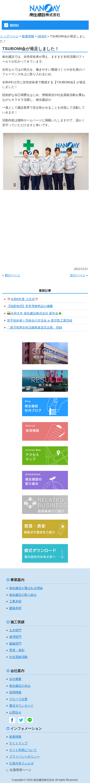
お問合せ (15, 712)
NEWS (42, 36)
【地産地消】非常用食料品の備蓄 (30, 306)
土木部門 (15, 630)
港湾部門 (15, 637)
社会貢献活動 (18, 657)
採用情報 (15, 692)
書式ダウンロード (21, 705)
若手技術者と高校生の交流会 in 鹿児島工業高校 (39, 320)
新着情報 (28, 36)
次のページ (77, 275)
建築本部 (15, 608)
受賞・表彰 (16, 650)
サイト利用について (23, 750)
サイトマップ (18, 743)
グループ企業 (18, 699)
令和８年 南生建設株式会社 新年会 (34, 313)
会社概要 (15, 679)
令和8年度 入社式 (23, 299)
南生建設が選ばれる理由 (26, 588)
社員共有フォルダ (21, 763)
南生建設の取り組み (23, 595)
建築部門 (15, 643)
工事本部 (15, 601)
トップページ (9, 36)
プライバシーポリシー (24, 756)
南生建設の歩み (20, 685)
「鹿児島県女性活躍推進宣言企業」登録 (34, 327)
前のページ (12, 275)
